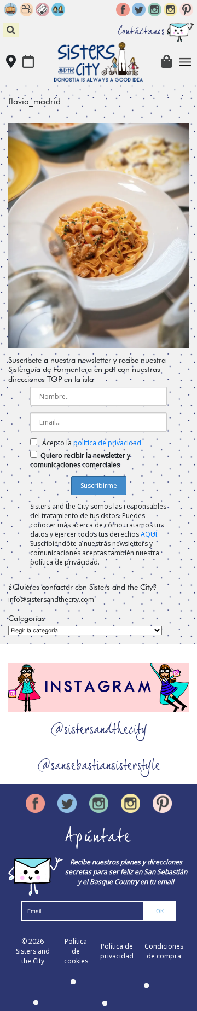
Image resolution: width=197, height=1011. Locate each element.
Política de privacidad (117, 951)
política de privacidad (107, 443)
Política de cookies (76, 951)
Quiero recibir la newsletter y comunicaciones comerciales (80, 460)
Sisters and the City (33, 956)
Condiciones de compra (163, 951)
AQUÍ (149, 534)
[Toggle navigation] (185, 62)
